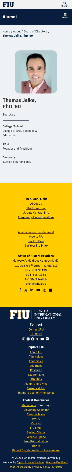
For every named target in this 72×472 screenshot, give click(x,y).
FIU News (36, 334)
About (17, 31)
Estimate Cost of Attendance (36, 392)
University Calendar (36, 410)
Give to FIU (36, 236)
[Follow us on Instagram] (45, 290)
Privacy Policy (41, 466)
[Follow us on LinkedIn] (32, 290)
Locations (36, 365)
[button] (65, 4)
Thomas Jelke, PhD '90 (18, 35)
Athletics (36, 379)
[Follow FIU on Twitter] (38, 339)
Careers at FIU (36, 388)
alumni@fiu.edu (36, 283)
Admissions (36, 356)
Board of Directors (35, 31)
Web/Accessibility (20, 466)
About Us (36, 203)
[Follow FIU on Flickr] (48, 339)
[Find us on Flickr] (51, 290)
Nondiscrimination (36, 441)
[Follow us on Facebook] (20, 290)
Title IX (36, 446)
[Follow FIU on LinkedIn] (29, 339)
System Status (36, 432)
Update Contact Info (36, 212)
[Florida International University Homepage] (19, 4)
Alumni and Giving (36, 383)
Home (6, 31)
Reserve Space (36, 437)
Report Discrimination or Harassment (36, 450)
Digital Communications (30, 462)
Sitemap (57, 466)
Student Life (36, 374)
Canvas (36, 423)
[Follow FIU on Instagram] (24, 339)
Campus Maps (36, 414)
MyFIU (36, 418)
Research (36, 370)
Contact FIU (36, 329)
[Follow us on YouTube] (39, 290)
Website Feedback (57, 462)
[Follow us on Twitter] (26, 290)
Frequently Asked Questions (36, 217)
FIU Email (36, 427)
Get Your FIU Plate (36, 245)
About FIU (36, 352)
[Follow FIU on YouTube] (43, 339)
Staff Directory (36, 208)
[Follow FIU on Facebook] (33, 339)
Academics (36, 361)
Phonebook (28, 405)
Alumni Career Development (36, 232)
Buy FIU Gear (36, 241)
